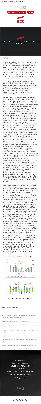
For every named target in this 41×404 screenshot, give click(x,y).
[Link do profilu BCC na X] (18, 7)
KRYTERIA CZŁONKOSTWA (16, 12)
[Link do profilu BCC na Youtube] (21, 7)
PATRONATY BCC (20, 360)
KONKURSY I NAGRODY (20, 363)
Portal (30, 12)
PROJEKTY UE (20, 369)
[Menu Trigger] (36, 4)
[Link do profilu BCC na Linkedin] (24, 7)
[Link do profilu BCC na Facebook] (16, 7)
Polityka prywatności (21, 378)
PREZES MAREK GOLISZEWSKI (20, 375)
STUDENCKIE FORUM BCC (20, 366)
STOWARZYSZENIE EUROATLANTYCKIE (20, 372)
